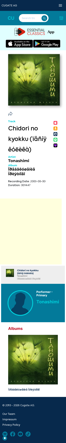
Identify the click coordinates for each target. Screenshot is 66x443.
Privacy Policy (11, 424)
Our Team (8, 413)
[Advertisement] (33, 231)
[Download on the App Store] (19, 44)
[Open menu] (60, 5)
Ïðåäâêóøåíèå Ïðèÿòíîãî (21, 171)
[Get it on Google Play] (46, 44)
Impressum (9, 419)
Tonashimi (18, 160)
